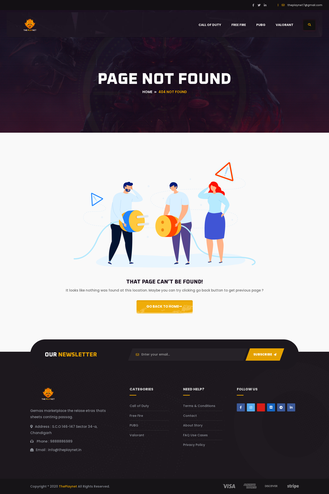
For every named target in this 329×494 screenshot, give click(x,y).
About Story (193, 425)
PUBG (260, 25)
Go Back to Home (162, 306)
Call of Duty (210, 25)
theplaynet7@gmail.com (304, 5)
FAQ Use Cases (195, 435)
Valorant (284, 25)
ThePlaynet (68, 486)
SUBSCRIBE (263, 354)
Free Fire (238, 25)
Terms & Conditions (199, 406)
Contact (190, 415)
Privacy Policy (194, 445)
